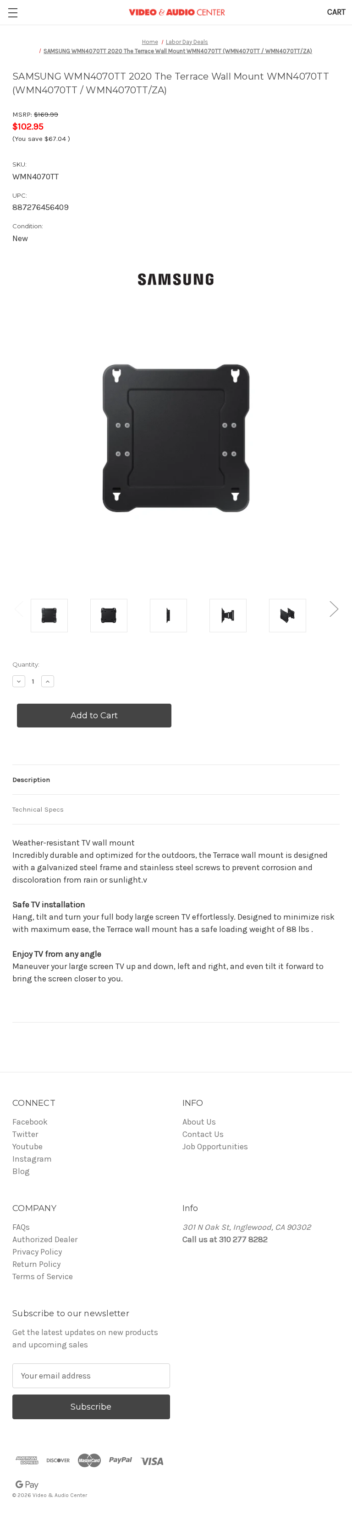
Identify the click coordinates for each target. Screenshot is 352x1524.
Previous (18, 609)
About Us (199, 1122)
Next (333, 609)
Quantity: (25, 664)
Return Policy (36, 1264)
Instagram (32, 1159)
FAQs (21, 1227)
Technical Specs (38, 809)
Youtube (27, 1147)
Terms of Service (42, 1276)
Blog (21, 1171)
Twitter (25, 1134)
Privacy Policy (37, 1252)
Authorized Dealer (44, 1239)
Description (31, 779)
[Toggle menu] (12, 12)
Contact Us (203, 1134)
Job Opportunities (215, 1147)
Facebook (30, 1122)
